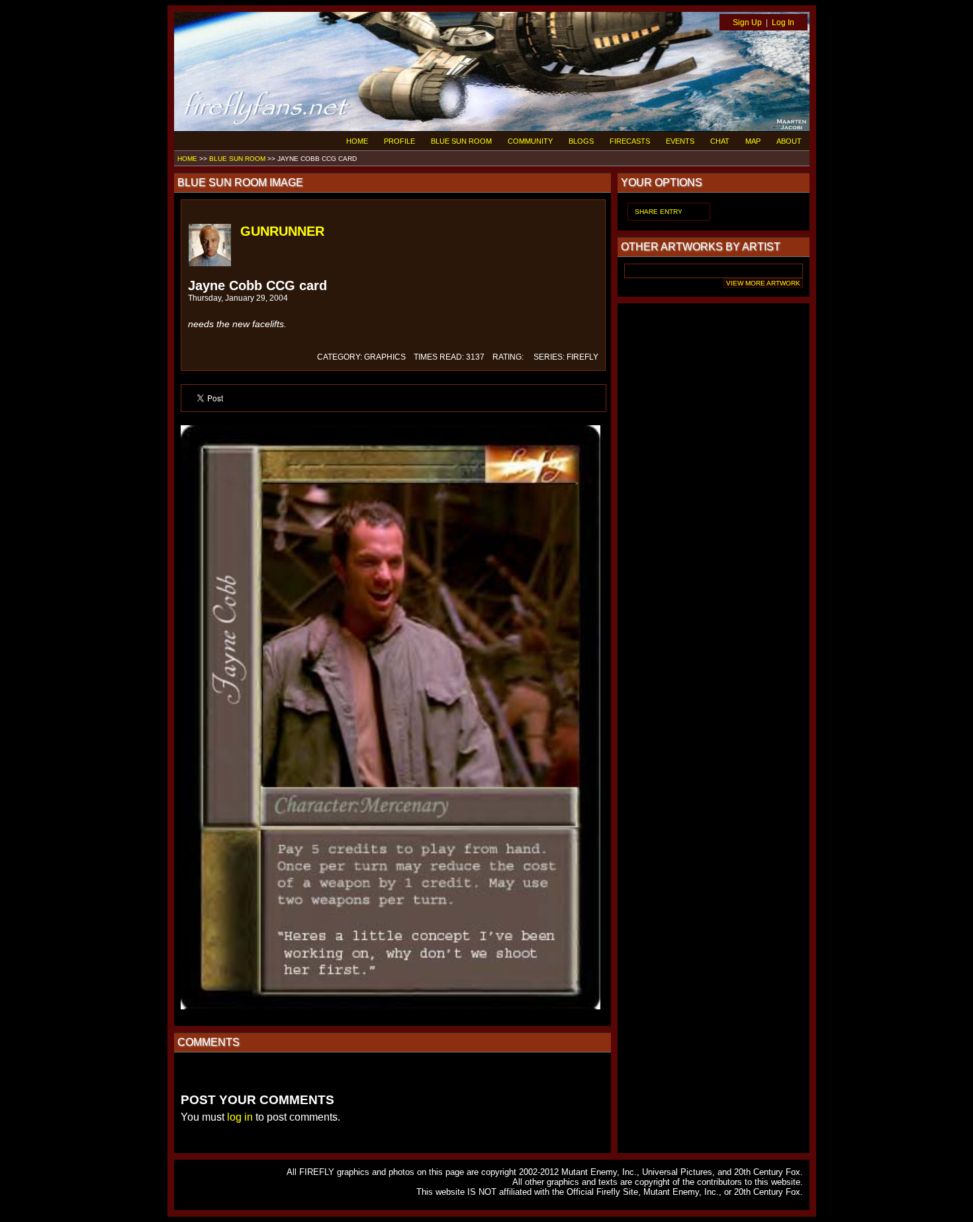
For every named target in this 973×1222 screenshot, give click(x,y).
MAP (753, 141)
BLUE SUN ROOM (461, 141)
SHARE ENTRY (658, 211)
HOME (357, 141)
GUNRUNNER (282, 231)
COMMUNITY (530, 141)
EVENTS (680, 141)
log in (240, 1117)
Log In (783, 22)
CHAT (719, 141)
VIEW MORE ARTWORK (763, 283)
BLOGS (581, 141)
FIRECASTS (630, 141)
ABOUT (789, 141)
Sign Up (747, 22)
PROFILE (399, 141)
